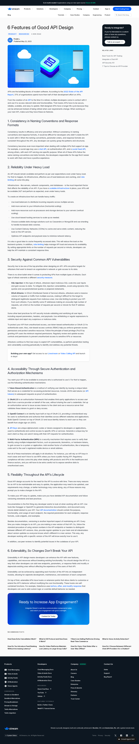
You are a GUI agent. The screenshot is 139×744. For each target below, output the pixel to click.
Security (107, 735)
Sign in (107, 9)
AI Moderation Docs (45, 680)
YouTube (41, 693)
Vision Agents (13, 686)
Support (107, 673)
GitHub (40, 696)
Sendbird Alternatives (12, 698)
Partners (74, 695)
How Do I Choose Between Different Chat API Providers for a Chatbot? (116, 647)
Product (107, 15)
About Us (74, 669)
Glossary (74, 691)
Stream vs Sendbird (11, 695)
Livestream (53, 353)
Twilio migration (10, 713)
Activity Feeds (13, 678)
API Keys (13, 428)
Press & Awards (76, 688)
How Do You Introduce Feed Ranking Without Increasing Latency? (22, 647)
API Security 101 (108, 63)
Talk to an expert (113, 42)
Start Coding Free (122, 9)
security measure (44, 277)
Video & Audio (13, 674)
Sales (106, 669)
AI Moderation (13, 682)
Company (86, 15)
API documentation (48, 510)
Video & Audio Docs (45, 673)
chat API (42, 149)
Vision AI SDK (90, 3)
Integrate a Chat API (110, 59)
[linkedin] (127, 735)
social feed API (78, 149)
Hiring (83, 664)
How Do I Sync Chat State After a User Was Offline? (84, 647)
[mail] (133, 735)
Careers (74, 673)
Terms (94, 735)
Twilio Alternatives (11, 709)
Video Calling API (68, 353)
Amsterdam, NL (110, 728)
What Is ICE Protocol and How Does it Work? (53, 640)
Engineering (97, 15)
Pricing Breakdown (11, 702)
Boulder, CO (97, 728)
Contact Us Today (48, 616)
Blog (9, 15)
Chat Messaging (13, 670)
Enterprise (74, 684)
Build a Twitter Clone (45, 705)
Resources (24, 34)
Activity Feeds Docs (45, 677)
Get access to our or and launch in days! (48, 355)
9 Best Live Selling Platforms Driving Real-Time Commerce (85, 640)
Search (124, 15)
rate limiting (38, 244)
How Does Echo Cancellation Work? (22, 639)
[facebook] (121, 735)
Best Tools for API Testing (112, 56)
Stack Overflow (43, 689)
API (29, 100)
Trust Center (75, 699)
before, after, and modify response (66, 586)
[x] (115, 735)
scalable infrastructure (59, 188)
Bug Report (108, 677)
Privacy (100, 735)
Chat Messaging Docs (45, 669)
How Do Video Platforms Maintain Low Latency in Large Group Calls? (53, 647)
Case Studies (75, 15)
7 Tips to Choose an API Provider (115, 66)
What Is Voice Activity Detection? (115, 639)
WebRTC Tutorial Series (46, 708)
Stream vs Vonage (11, 705)
